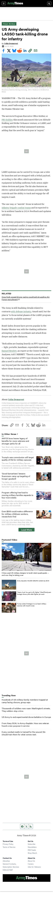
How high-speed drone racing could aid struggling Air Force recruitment (26, 298)
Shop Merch (32, 853)
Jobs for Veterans (34, 867)
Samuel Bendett (9, 351)
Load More (26, 529)
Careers (31, 864)
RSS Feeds (32, 850)
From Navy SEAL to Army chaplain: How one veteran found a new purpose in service (25, 724)
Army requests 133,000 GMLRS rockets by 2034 (33, 581)
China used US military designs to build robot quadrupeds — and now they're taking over (25, 574)
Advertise (6, 861)
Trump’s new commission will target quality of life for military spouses (18, 458)
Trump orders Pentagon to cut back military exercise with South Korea (31, 605)
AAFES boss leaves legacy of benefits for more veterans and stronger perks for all (15, 441)
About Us (31, 861)
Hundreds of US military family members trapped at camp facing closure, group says (25, 701)
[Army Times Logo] (15, 3)
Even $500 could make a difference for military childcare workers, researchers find (17, 514)
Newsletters (32, 847)
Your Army (9, 23)
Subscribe (31, 844)
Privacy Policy (8, 844)
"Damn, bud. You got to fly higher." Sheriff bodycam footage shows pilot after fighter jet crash (34, 593)
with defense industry (21, 311)
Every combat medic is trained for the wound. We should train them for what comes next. (23, 733)
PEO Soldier (7, 119)
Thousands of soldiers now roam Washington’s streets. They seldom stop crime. (26, 709)
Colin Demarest (11, 43)
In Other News (9, 434)
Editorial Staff (8, 870)
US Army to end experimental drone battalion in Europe (26, 717)
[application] (26, 557)
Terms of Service (9, 847)
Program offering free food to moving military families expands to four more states (17, 495)
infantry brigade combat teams (16, 207)
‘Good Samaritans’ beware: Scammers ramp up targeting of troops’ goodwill (16, 476)
